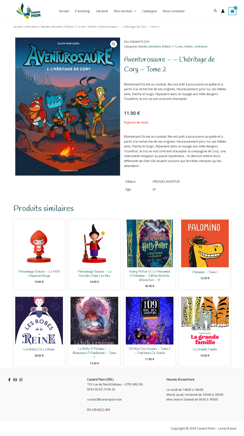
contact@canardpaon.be (104, 399)
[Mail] (15, 379)
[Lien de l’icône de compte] (223, 11)
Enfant (92, 26)
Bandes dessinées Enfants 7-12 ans (63, 26)
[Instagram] (20, 379)
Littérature (31, 26)
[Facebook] (9, 379)
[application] (134, 11)
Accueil (17, 26)
